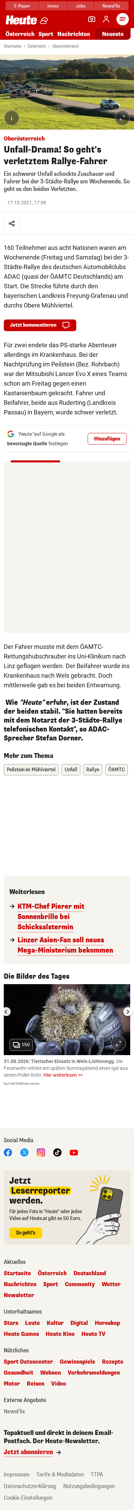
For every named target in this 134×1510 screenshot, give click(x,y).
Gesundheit (18, 1372)
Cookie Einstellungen (28, 1497)
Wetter (111, 1284)
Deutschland (90, 1273)
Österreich (19, 34)
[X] (24, 1152)
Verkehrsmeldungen (94, 1372)
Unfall (71, 769)
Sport (45, 34)
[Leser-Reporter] (92, 19)
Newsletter (19, 1295)
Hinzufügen (107, 439)
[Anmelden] (106, 19)
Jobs (80, 6)
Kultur (55, 1323)
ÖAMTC (116, 769)
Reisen (35, 1383)
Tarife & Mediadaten (60, 1474)
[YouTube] (74, 1152)
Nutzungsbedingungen (89, 1486)
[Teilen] (12, 223)
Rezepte (112, 1361)
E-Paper (22, 6)
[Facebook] (8, 1152)
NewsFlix (111, 6)
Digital (79, 1323)
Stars (11, 1323)
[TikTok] (57, 1152)
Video (58, 1383)
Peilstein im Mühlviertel (31, 769)
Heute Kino (60, 1334)
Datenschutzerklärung (30, 1486)
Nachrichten (20, 1284)
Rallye (92, 769)
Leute (32, 1323)
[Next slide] (127, 1011)
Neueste (113, 34)
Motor (12, 1383)
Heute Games (21, 1334)
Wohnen (50, 1372)
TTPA (97, 1474)
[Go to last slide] (6, 1011)
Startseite (12, 46)
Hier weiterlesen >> (63, 1075)
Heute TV (93, 1334)
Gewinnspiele (77, 1361)
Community (80, 1284)
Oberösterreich (65, 46)
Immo (53, 6)
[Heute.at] (21, 19)
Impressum (17, 1474)
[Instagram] (41, 1152)
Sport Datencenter (28, 1361)
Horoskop (107, 1323)
